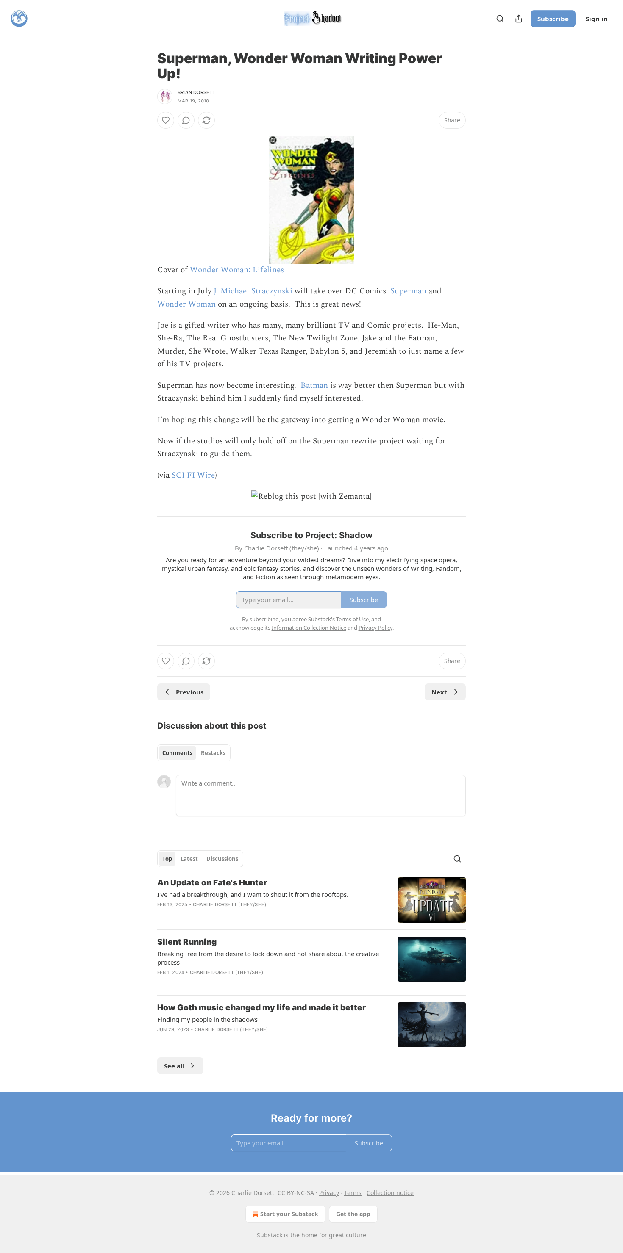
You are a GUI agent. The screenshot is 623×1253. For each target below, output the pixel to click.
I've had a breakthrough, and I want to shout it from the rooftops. (252, 894)
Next (439, 692)
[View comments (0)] (186, 120)
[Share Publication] (518, 18)
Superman (408, 291)
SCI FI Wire (193, 475)
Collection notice (390, 1193)
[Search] (500, 18)
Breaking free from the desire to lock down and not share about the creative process (268, 957)
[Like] (165, 120)
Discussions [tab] (222, 859)
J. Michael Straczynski (253, 291)
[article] (311, 900)
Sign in (597, 18)
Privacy (329, 1193)
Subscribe (553, 18)
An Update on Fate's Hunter (212, 883)
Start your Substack (289, 1214)
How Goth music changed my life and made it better (261, 1007)
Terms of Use (352, 619)
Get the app (353, 1214)
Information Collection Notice (309, 627)
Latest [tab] (189, 859)
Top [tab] (167, 859)
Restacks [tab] (213, 753)
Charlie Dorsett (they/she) (229, 904)
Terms (353, 1193)
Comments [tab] (177, 753)
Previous (189, 692)
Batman (314, 385)
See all (174, 1066)
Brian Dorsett (197, 92)
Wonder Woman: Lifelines (237, 270)
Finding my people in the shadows (207, 1019)
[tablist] (194, 752)
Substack (269, 1235)
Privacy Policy (375, 627)
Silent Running (187, 942)
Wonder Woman (186, 304)
